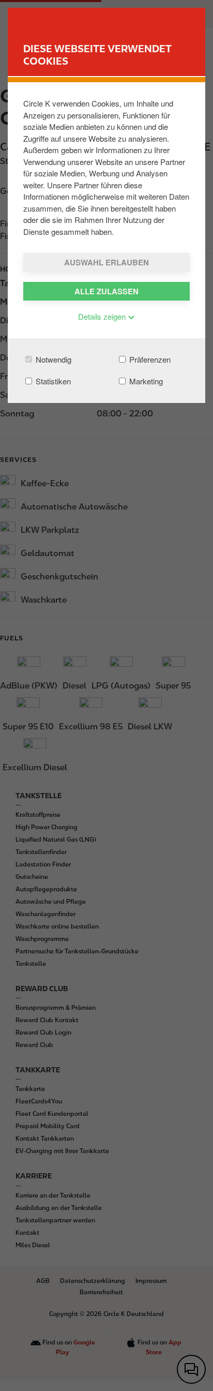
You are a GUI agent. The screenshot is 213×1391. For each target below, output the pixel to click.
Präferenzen (149, 359)
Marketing (145, 381)
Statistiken (52, 381)
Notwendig (52, 359)
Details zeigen (103, 316)
